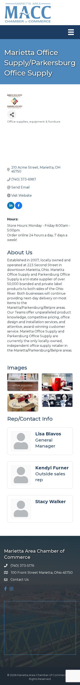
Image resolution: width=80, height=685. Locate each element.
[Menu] (71, 32)
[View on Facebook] (18, 208)
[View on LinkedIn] (10, 208)
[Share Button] (11, 114)
